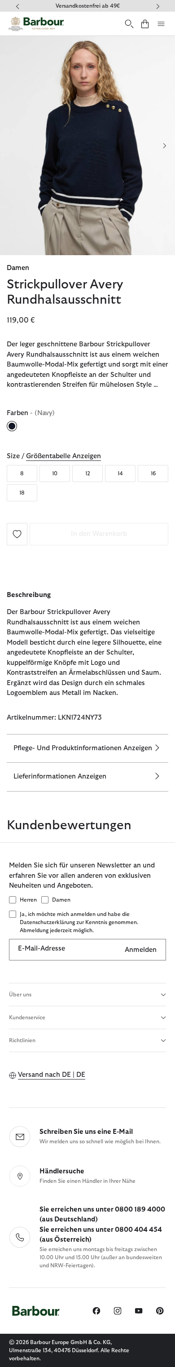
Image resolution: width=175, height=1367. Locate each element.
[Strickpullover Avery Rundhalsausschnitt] (17, 533)
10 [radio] (54, 473)
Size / (54, 456)
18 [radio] (22, 492)
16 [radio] (153, 473)
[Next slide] (164, 145)
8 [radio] (22, 473)
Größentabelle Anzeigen (63, 456)
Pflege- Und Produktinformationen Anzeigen (82, 748)
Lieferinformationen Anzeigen (59, 776)
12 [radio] (87, 473)
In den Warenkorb (99, 534)
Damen (18, 268)
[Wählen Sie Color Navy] (13, 426)
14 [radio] (120, 473)
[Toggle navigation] (161, 24)
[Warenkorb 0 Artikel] (144, 23)
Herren (28, 899)
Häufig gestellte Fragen (104, 6)
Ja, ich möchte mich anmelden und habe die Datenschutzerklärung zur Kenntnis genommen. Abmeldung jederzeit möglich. (79, 922)
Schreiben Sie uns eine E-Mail (86, 1131)
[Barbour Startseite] (36, 23)
